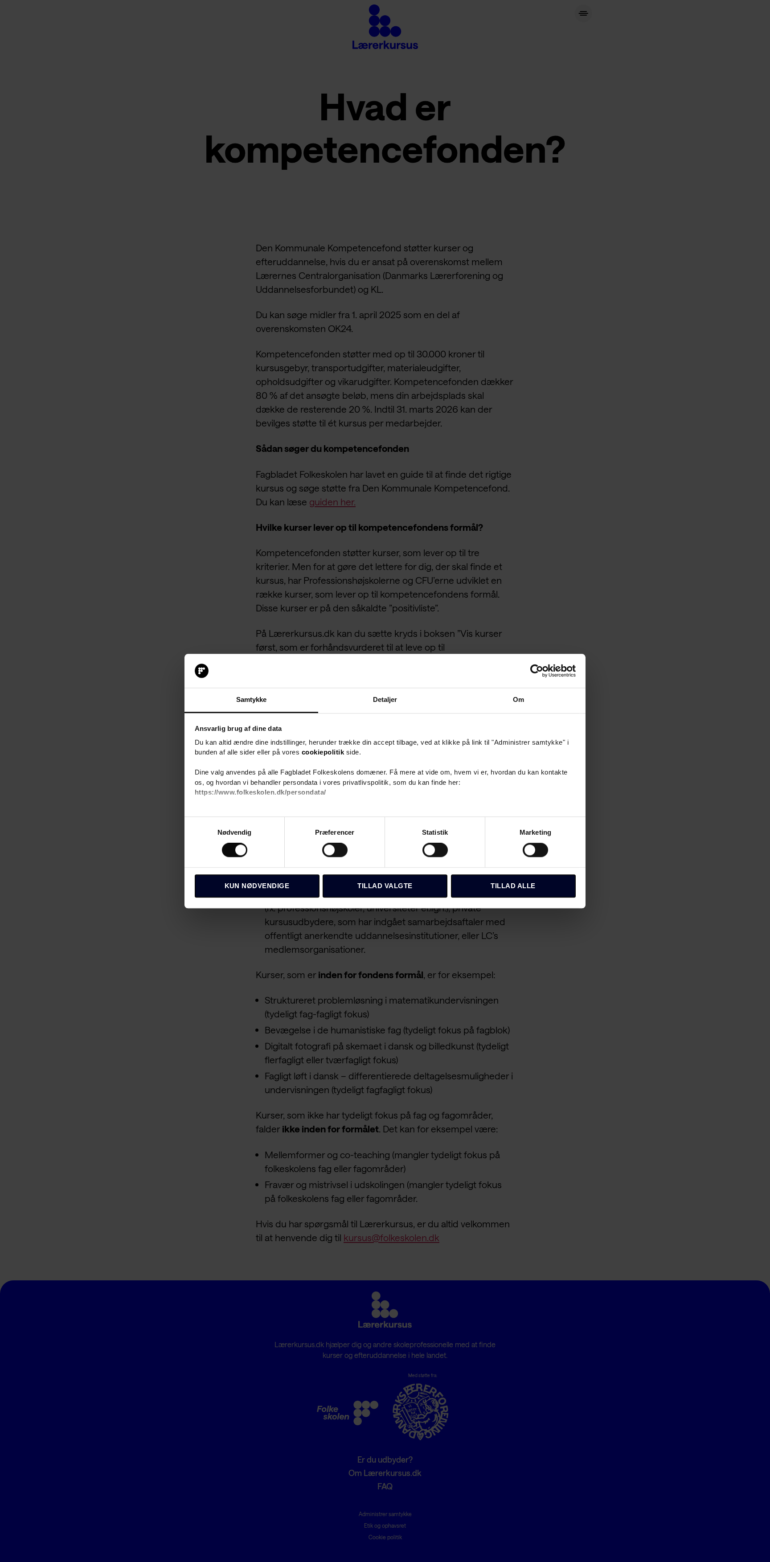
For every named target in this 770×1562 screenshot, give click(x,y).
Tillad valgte (385, 886)
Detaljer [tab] (385, 700)
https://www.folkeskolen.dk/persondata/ (260, 792)
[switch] (335, 851)
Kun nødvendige (257, 886)
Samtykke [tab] (251, 700)
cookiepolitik (323, 752)
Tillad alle (513, 886)
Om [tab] (518, 700)
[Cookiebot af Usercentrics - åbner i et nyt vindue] (537, 670)
